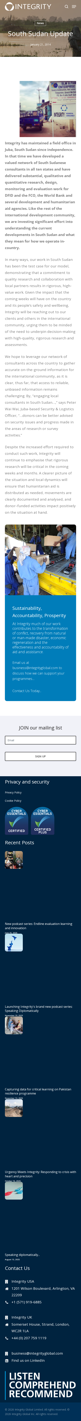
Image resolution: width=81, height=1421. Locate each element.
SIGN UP (40, 756)
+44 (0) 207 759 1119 (28, 1338)
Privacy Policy (13, 792)
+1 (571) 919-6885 (26, 1302)
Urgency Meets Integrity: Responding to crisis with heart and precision (40, 1174)
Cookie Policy (13, 800)
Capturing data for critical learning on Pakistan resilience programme (38, 1091)
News (40, 23)
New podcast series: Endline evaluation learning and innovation (38, 926)
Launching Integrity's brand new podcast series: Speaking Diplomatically (39, 1009)
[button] (74, 6)
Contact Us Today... (26, 690)
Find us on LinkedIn (28, 1360)
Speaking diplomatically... (22, 1255)
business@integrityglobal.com (35, 668)
